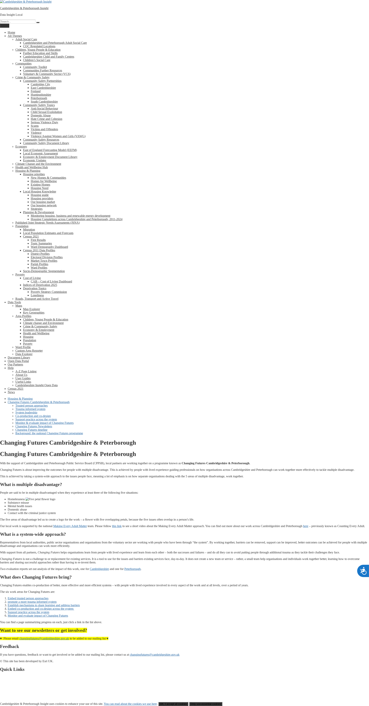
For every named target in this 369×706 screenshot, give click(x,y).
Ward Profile (23, 347)
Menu (5, 25)
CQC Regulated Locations (39, 46)
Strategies (36, 208)
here (305, 526)
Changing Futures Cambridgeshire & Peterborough (39, 402)
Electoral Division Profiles (47, 257)
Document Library (19, 357)
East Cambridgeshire (43, 87)
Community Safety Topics (39, 105)
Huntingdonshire (41, 94)
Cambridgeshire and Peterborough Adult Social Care (55, 42)
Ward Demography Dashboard (49, 246)
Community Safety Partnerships (42, 80)
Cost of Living (32, 278)
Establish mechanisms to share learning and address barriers (44, 605)
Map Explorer (31, 309)
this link (117, 526)
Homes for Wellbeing (44, 181)
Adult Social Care (26, 39)
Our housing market (43, 201)
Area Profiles (23, 316)
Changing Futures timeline (31, 429)
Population (21, 226)
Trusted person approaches (31, 405)
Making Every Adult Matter (70, 526)
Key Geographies (33, 312)
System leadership (26, 412)
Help (11, 368)
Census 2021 (31, 236)
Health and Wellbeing (36, 333)
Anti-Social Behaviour (44, 108)
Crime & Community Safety (32, 77)
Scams (35, 125)
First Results (38, 240)
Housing (28, 336)
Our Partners (15, 364)
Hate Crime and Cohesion (46, 118)
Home (11, 32)
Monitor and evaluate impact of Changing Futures (38, 615)
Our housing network (44, 205)
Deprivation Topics (34, 288)
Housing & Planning (27, 170)
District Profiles (40, 253)
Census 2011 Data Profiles (39, 250)
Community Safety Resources (41, 139)
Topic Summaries (41, 243)
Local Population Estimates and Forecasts (48, 233)
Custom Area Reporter (29, 350)
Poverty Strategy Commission (49, 291)
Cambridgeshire (99, 569)
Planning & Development (38, 212)
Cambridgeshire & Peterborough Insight (24, 8)
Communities (23, 63)
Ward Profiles (39, 267)
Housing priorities (34, 174)
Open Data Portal (18, 361)
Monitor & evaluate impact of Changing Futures (44, 422)
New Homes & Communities (48, 177)
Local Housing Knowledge (39, 191)
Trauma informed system (30, 409)
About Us (21, 374)
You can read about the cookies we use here (130, 703)
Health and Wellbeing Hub (31, 167)
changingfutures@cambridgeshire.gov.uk (44, 638)
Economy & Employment (38, 329)
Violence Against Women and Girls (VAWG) (58, 136)
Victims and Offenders (44, 129)
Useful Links (23, 381)
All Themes (15, 35)
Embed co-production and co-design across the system (41, 608)
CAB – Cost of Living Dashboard (51, 281)
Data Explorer (23, 354)
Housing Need (39, 188)
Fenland (36, 91)
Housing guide (40, 195)
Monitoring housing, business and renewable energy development (70, 215)
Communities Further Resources (42, 70)
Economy (21, 146)
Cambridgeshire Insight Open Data (36, 385)
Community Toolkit (35, 67)
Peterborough (39, 98)
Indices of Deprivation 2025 (40, 285)
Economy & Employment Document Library (50, 157)
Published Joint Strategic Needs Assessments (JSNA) (47, 222)
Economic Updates (34, 160)
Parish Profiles (39, 264)
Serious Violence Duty (44, 122)
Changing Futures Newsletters (33, 426)
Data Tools (14, 302)
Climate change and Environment (43, 323)
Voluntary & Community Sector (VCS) (47, 74)
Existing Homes (40, 184)
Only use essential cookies (206, 704)
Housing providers (42, 198)
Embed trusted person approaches (28, 598)
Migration (29, 229)
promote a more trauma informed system (32, 601)
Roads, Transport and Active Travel (36, 298)
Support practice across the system (36, 419)
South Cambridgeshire (44, 101)
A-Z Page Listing (26, 371)
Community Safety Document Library (46, 143)
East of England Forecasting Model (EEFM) (50, 150)
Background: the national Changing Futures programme (49, 433)
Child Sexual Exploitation (46, 112)
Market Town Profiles (44, 260)
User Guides (23, 378)
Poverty (20, 274)
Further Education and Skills (40, 53)
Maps (18, 305)
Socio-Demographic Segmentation (44, 271)
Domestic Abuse (41, 115)
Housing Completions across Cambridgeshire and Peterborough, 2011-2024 (76, 219)
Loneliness (37, 295)
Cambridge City (40, 84)
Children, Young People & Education (38, 49)
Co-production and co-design (33, 416)
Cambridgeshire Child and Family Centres (48, 56)
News (11, 392)
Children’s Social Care (36, 60)
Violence (36, 132)
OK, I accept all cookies (173, 704)
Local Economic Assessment (40, 153)
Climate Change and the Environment (38, 163)
